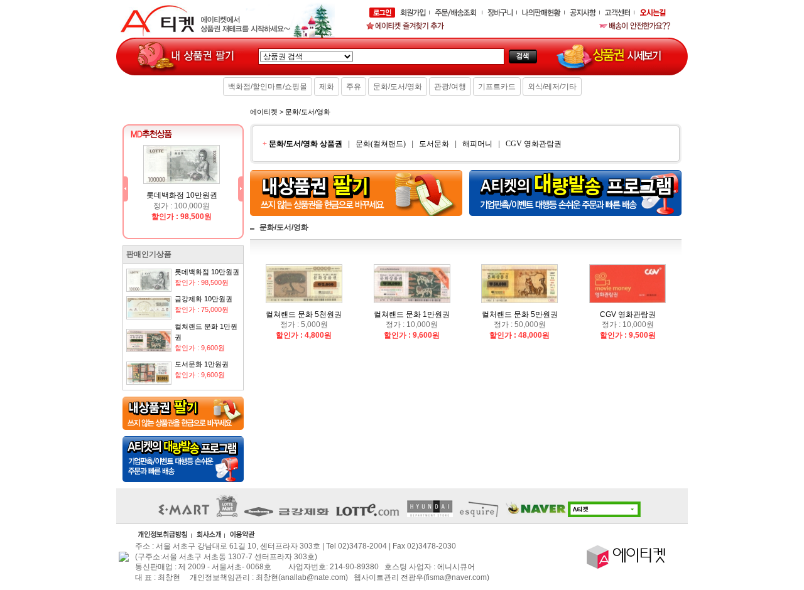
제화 (326, 86)
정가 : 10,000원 (412, 325)
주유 (353, 86)
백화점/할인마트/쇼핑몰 (267, 86)
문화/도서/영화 (397, 86)
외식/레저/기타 (552, 86)
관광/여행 (450, 86)
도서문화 (434, 143)
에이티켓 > (266, 111)
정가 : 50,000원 (520, 325)
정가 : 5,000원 (304, 325)
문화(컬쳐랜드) (381, 143)
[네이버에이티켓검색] (576, 514)
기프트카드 (497, 86)
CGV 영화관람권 (534, 143)
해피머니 (477, 143)
